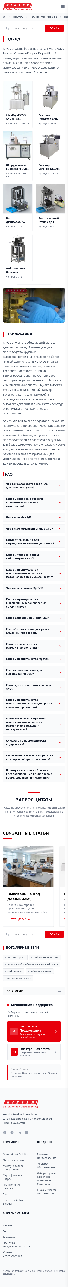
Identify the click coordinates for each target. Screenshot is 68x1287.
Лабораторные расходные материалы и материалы (46, 1178)
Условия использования (12, 1254)
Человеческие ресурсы (12, 1186)
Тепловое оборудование (44, 16)
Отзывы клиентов (14, 1160)
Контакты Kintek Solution (13, 1201)
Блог (6, 1194)
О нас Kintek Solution (16, 1154)
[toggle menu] (63, 6)
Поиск (54, 28)
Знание (7, 1225)
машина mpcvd (16, 957)
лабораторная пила (40, 971)
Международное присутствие (13, 1167)
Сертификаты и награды (12, 1177)
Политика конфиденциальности (16, 1244)
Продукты (18, 16)
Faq (5, 1231)
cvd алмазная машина (46, 957)
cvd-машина (14, 971)
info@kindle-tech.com (25, 1114)
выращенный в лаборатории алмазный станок (32, 964)
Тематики (9, 1237)
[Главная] (4, 16)
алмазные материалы (19, 977)
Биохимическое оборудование (47, 1191)
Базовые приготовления (46, 1156)
